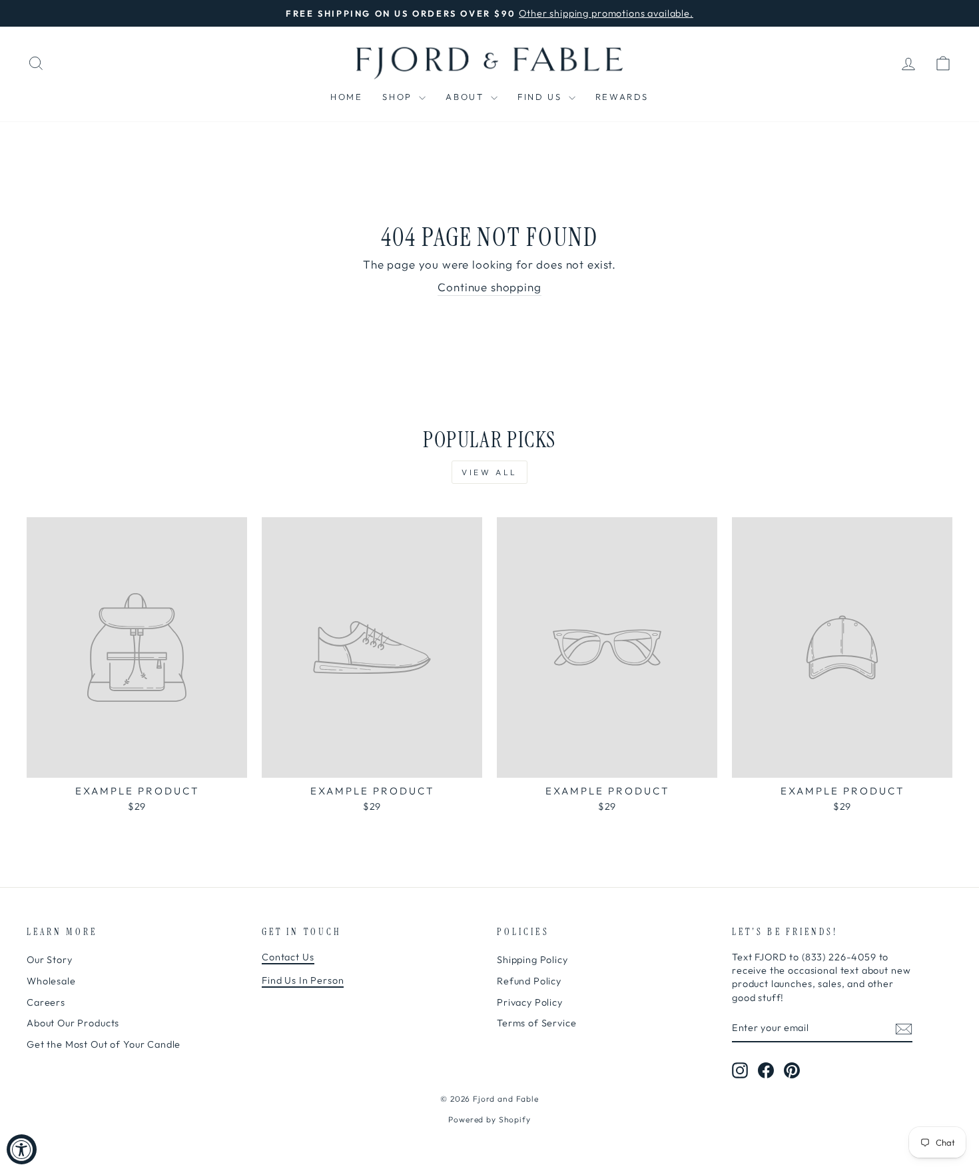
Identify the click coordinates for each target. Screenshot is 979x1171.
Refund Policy (529, 981)
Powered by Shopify (489, 1119)
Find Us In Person (303, 980)
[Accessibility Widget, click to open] (22, 1149)
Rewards (622, 96)
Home (346, 96)
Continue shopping (489, 287)
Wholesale (51, 981)
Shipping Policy (532, 960)
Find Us (541, 96)
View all (489, 472)
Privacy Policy (530, 1002)
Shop (399, 96)
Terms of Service (537, 1023)
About (467, 96)
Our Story (50, 960)
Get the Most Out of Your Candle (103, 1044)
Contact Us (288, 957)
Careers (46, 1002)
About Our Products (73, 1023)
